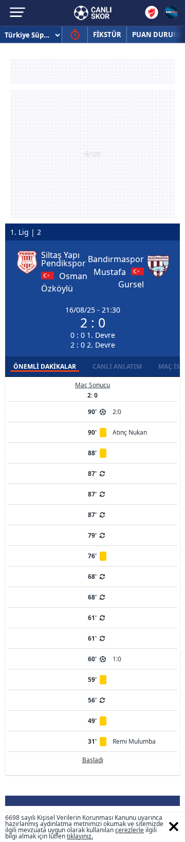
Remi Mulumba (134, 741)
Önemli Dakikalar (44, 366)
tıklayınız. (80, 836)
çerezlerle (129, 830)
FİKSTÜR (107, 34)
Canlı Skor (93, 13)
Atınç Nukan (130, 432)
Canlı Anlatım (117, 366)
